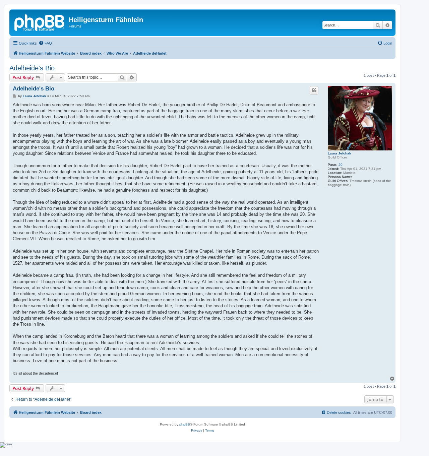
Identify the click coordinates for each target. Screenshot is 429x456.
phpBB (184, 424)
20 (341, 165)
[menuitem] (45, 43)
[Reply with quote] (314, 90)
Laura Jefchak (339, 153)
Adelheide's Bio (32, 68)
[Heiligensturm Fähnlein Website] (40, 21)
